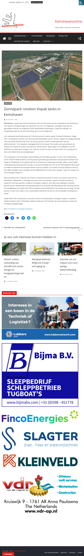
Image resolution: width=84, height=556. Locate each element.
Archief (36, 41)
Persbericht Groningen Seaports (20, 209)
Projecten (63, 36)
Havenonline (20, 36)
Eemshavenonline (68, 21)
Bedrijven (50, 36)
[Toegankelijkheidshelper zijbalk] (81, 2)
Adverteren (63, 552)
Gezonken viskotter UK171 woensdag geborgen (61, 228)
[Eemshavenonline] (4, 38)
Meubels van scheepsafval (14, 227)
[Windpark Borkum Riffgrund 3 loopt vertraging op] (42, 244)
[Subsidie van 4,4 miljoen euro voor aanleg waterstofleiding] (70, 244)
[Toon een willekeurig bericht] (79, 38)
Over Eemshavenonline (51, 552)
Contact (47, 41)
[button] (27, 35)
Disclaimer (72, 552)
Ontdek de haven (21, 41)
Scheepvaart (37, 36)
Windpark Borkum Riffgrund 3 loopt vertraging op (41, 263)
